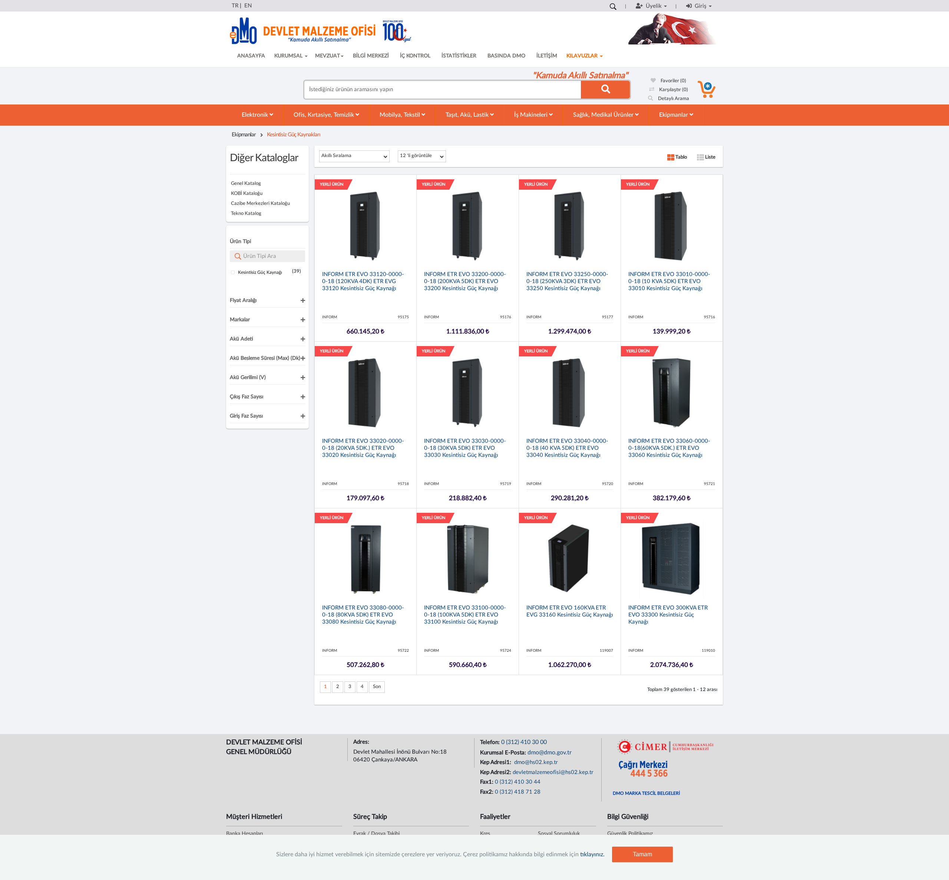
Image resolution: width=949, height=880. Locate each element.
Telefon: (490, 742)
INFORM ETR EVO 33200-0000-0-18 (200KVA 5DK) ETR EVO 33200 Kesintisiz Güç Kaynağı (465, 281)
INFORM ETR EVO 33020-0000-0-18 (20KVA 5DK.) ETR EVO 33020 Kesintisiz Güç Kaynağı (363, 448)
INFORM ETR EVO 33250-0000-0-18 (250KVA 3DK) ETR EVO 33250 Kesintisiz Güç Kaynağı (567, 281)
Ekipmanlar (674, 115)
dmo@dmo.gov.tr (550, 753)
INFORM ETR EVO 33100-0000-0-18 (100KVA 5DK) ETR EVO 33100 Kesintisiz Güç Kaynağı (465, 615)
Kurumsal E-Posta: (504, 753)
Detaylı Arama (673, 98)
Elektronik (256, 115)
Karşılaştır (673, 89)
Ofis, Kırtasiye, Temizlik (325, 115)
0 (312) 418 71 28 (517, 792)
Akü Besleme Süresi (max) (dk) (265, 358)
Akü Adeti (241, 339)
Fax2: (487, 792)
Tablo (680, 157)
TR (235, 6)
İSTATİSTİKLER (459, 56)
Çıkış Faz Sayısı (246, 396)
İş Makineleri (531, 115)
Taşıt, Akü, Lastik (468, 115)
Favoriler (672, 81)
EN (248, 6)
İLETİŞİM (546, 56)
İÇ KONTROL (415, 56)
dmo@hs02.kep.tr (535, 762)
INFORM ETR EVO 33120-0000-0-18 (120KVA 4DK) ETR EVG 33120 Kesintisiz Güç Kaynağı (363, 281)
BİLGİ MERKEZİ (371, 56)
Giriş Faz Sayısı (246, 416)
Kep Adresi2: (496, 772)
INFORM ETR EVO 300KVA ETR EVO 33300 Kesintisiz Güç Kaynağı (668, 615)
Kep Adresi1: (496, 762)
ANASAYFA (251, 56)
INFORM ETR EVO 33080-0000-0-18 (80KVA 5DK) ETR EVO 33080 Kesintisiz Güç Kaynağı (363, 615)
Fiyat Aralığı (243, 300)
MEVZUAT (327, 56)
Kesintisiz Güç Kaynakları (293, 134)
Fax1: (487, 782)
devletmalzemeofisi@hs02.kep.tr (553, 772)
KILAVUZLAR (582, 56)
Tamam (642, 854)
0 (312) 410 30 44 (517, 782)
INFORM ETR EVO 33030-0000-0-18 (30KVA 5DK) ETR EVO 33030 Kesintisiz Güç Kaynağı (465, 448)
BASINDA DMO (506, 56)
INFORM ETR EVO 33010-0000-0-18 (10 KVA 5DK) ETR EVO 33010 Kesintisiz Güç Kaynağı (669, 281)
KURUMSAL (289, 56)
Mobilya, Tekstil (400, 115)
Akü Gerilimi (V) (248, 377)
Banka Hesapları (244, 833)
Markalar (240, 319)
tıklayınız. (592, 854)
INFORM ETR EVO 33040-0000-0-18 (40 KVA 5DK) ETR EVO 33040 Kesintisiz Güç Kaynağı (567, 448)
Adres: (362, 742)
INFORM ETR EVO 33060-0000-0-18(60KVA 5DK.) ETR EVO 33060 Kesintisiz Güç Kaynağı (669, 448)
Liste (709, 157)
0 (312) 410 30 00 (524, 742)
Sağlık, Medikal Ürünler (604, 115)
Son (377, 686)
